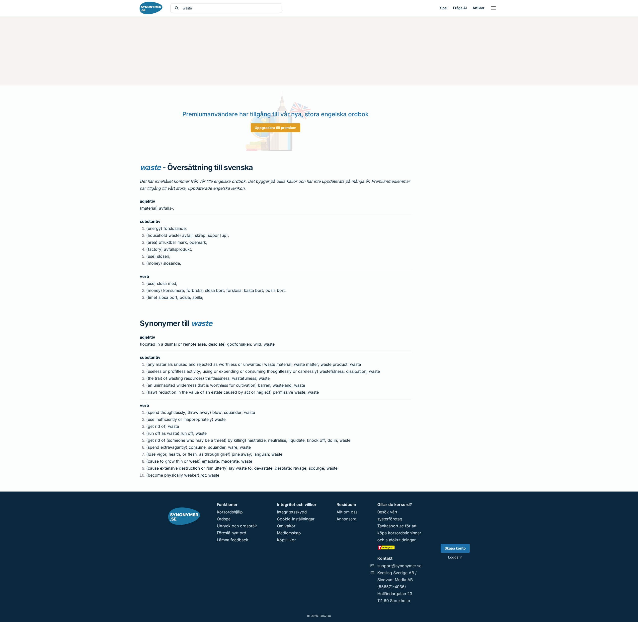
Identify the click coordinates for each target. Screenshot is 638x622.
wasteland (282, 385)
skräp (200, 235)
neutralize (256, 440)
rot (203, 475)
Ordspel (224, 518)
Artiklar (478, 8)
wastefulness (331, 371)
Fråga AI (460, 8)
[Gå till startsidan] (151, 8)
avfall (187, 235)
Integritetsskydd (292, 511)
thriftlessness (217, 378)
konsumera (173, 290)
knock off (316, 440)
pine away (241, 454)
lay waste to (240, 468)
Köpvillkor (286, 539)
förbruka (194, 290)
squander (232, 412)
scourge (316, 468)
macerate (230, 461)
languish (261, 454)
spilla (197, 297)
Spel (443, 8)
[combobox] (230, 8)
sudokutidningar (400, 539)
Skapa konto (455, 548)
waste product (333, 364)
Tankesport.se (390, 525)
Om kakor (286, 525)
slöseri (163, 256)
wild (257, 344)
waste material (277, 364)
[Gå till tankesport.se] (399, 547)
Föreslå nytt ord (231, 532)
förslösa (233, 290)
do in (332, 440)
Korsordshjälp (230, 511)
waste (269, 344)
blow (217, 412)
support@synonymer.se (399, 565)
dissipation (356, 371)
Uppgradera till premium (275, 127)
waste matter (306, 364)
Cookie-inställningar (296, 518)
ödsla (185, 297)
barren (264, 385)
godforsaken (239, 344)
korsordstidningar (404, 532)
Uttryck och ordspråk (237, 525)
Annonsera (346, 518)
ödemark (197, 242)
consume (197, 447)
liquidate (297, 440)
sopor (213, 235)
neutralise (277, 440)
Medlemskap (289, 532)
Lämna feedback (232, 539)
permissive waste (289, 392)
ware (232, 447)
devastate (263, 468)
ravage (299, 468)
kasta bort (253, 290)
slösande (171, 263)
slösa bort (214, 290)
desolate (283, 468)
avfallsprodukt (177, 249)
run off (187, 433)
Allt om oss (346, 511)
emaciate (210, 461)
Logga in (455, 557)
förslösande (174, 228)
